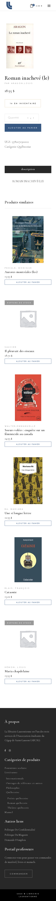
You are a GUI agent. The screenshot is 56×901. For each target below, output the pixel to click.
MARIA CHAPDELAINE (17, 671)
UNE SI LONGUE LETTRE (18, 513)
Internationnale (15, 778)
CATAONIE (11, 592)
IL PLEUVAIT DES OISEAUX (19, 351)
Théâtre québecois (18, 807)
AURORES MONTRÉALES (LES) (21, 272)
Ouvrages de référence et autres (24, 783)
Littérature (11, 772)
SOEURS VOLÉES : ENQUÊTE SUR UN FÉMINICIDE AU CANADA (25, 432)
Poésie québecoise (17, 798)
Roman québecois (17, 803)
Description (28, 169)
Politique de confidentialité (20, 829)
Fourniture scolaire (16, 768)
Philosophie (13, 787)
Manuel (9, 812)
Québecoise (24, 146)
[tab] (28, 169)
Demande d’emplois (15, 840)
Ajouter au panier (23, 128)
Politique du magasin (16, 834)
